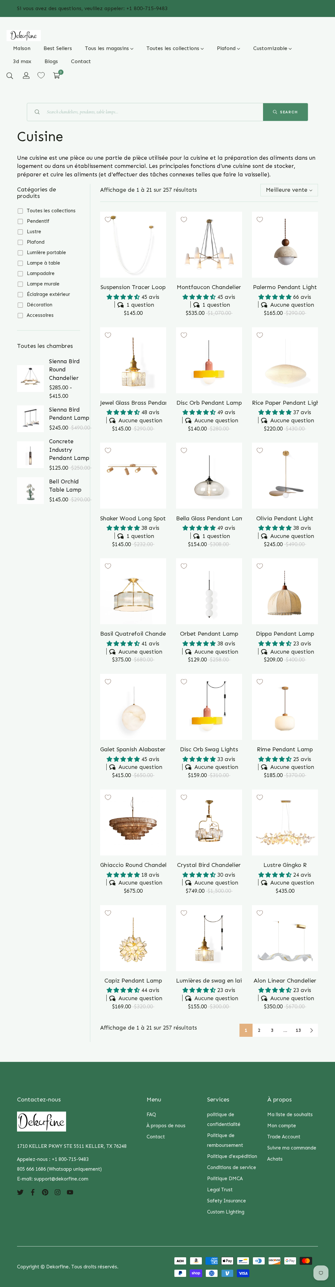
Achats (275, 1159)
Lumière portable (46, 252)
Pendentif (38, 221)
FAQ (151, 1114)
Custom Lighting (225, 1212)
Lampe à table (43, 263)
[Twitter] (20, 1192)
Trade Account (283, 1137)
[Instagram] (57, 1192)
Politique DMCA (225, 1178)
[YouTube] (70, 1192)
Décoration (39, 305)
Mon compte (281, 1126)
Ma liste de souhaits (290, 1114)
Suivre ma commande (291, 1148)
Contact (156, 1137)
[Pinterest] (45, 1192)
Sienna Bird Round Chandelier (64, 369)
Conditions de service (231, 1167)
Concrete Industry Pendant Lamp (69, 449)
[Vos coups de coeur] (41, 75)
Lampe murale (43, 284)
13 (298, 1030)
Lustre (34, 232)
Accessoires (40, 315)
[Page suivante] (311, 1030)
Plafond (35, 242)
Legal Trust (220, 1190)
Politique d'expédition (232, 1156)
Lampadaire (41, 273)
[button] (10, 75)
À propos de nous (166, 1126)
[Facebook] (32, 1192)
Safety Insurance (226, 1201)
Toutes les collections (51, 211)
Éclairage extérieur (48, 294)
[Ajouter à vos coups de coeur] (108, 219)
